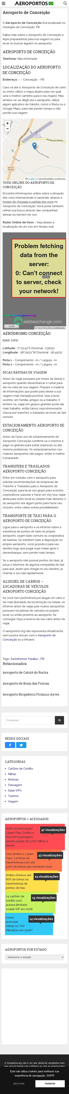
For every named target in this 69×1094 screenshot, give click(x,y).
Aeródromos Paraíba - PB (27, 659)
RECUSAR (18, 1084)
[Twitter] (21, 745)
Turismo (13, 796)
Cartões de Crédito (20, 768)
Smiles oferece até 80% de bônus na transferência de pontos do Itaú (18, 881)
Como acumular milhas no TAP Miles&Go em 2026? (19, 924)
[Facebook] (10, 745)
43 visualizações (50, 855)
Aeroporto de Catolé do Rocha (25, 672)
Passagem (15, 785)
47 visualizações (53, 830)
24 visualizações (46, 876)
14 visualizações (41, 919)
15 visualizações (44, 897)
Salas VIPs (15, 790)
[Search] (59, 720)
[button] (34, 145)
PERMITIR (50, 1084)
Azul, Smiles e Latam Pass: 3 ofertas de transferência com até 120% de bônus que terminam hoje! (29, 860)
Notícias (13, 779)
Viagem (13, 801)
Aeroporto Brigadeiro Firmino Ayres (31, 694)
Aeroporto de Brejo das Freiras (26, 683)
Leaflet (31, 178)
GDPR (50, 1075)
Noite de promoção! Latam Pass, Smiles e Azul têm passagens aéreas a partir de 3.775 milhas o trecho (27, 837)
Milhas (12, 774)
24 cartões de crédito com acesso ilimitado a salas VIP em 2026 (19, 903)
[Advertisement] (34, 1006)
